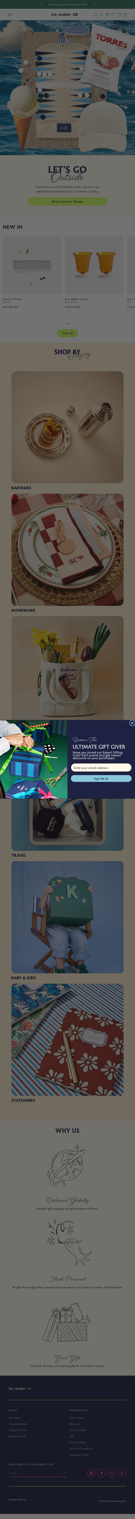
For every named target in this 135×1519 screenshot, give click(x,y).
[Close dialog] (132, 723)
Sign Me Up (101, 778)
